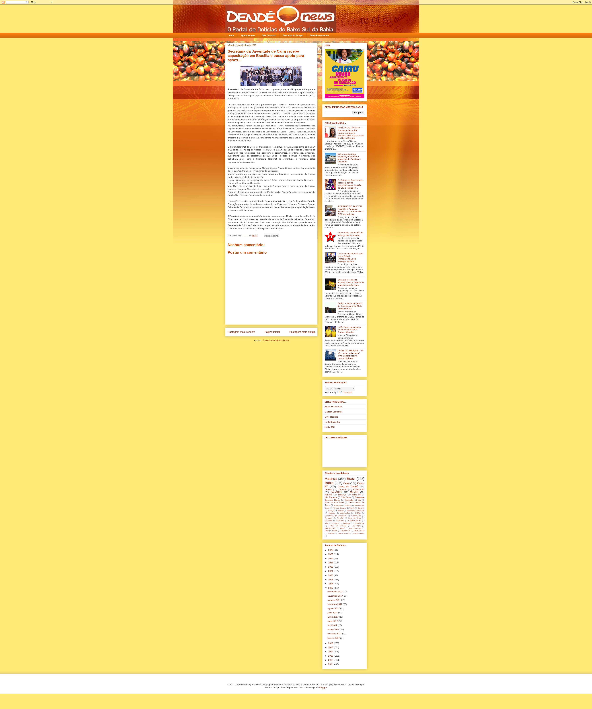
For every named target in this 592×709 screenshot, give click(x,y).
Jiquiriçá (331, 510)
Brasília (328, 489)
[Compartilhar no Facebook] (274, 235)
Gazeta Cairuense (334, 411)
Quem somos (248, 35)
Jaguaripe (346, 523)
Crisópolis (328, 520)
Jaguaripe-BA (359, 523)
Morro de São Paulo (334, 503)
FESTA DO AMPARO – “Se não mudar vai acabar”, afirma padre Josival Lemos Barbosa (351, 354)
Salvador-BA (345, 531)
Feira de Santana (339, 508)
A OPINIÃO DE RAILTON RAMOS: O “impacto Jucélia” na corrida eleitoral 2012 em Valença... (351, 210)
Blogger (323, 687)
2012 (331, 660)
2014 (331, 651)
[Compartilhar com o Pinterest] (277, 235)
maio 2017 (332, 621)
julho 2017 (332, 612)
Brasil (351, 479)
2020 (331, 575)
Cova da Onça (354, 518)
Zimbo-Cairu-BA (343, 533)
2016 (331, 643)
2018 (331, 583)
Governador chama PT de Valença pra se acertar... (350, 233)
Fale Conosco (269, 35)
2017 (331, 588)
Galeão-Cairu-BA (354, 520)
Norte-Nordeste (355, 528)
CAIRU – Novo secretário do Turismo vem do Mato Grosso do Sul (350, 306)
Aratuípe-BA (344, 513)
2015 (331, 647)
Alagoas (332, 513)
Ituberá (328, 494)
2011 (330, 664)
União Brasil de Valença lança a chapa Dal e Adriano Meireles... (349, 330)
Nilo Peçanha (331, 497)
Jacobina (335, 523)
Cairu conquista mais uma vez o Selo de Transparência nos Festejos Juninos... (350, 257)
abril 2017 (332, 625)
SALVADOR (336, 492)
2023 (331, 562)
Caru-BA (340, 518)
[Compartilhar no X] (271, 235)
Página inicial (272, 331)
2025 (331, 554)
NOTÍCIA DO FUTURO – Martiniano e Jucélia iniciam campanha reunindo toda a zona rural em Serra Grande (351, 132)
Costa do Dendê (348, 486)
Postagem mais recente (241, 331)
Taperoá (342, 494)
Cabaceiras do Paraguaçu (335, 516)
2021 (331, 571)
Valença (331, 479)
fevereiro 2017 (334, 633)
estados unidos (358, 533)
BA (359, 500)
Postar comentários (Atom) (276, 340)
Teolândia (349, 500)
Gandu (351, 508)
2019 (331, 579)
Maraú (342, 528)
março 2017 (333, 629)
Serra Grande (359, 531)
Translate (347, 392)
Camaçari (328, 518)
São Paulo (346, 497)
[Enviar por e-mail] (265, 235)
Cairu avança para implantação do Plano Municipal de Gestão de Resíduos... (349, 158)
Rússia (334, 531)
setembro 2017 (335, 604)
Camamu (342, 489)
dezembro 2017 (335, 591)
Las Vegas (356, 526)
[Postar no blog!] (268, 235)
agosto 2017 (333, 608)
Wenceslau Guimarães (355, 510)
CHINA (357, 513)
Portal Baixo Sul (332, 422)
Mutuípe (340, 510)
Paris (327, 531)
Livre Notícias (331, 417)
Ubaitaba (331, 533)
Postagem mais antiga (302, 331)
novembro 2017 (335, 596)
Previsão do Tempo (293, 35)
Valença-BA (358, 489)
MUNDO (354, 492)
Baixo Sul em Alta (333, 406)
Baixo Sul (356, 495)
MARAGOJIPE (330, 528)
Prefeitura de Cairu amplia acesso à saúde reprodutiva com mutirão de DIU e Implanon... (350, 184)
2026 (331, 550)
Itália (326, 523)
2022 (331, 567)
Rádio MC (330, 427)
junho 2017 (333, 617)
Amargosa (338, 505)
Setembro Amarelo (319, 35)
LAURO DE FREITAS (338, 526)
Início (231, 35)
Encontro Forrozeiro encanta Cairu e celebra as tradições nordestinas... (351, 282)
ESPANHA (340, 520)
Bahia (329, 483)
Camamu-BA (356, 516)
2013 (331, 656)
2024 (331, 558)
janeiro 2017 (333, 638)
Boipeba (348, 505)
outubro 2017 (334, 600)
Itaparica (361, 508)
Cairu (346, 483)
